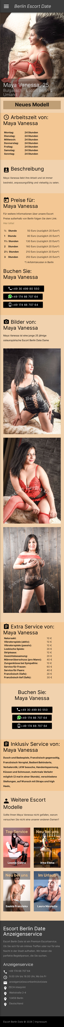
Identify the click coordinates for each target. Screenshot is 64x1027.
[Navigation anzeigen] (6, 6)
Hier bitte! (8, 223)
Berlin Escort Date (22, 6)
